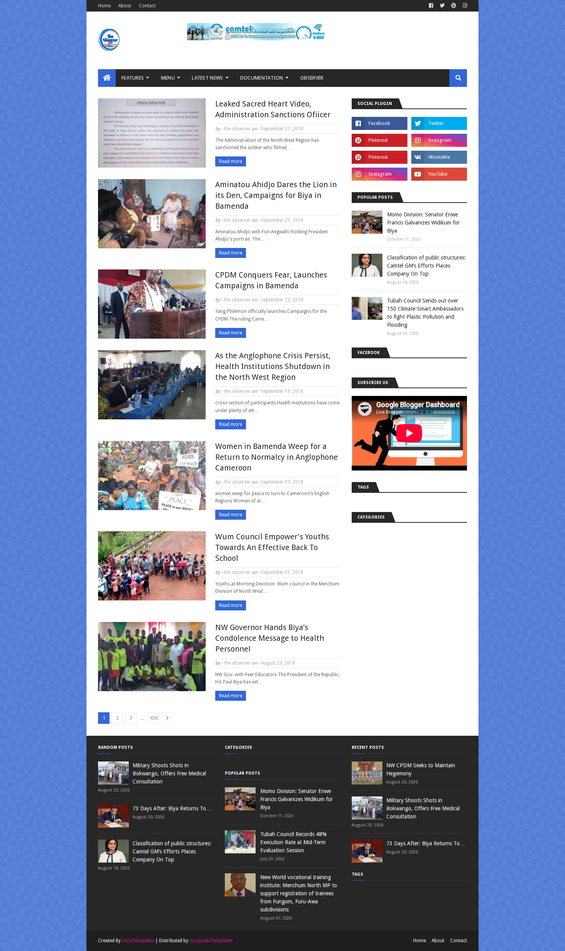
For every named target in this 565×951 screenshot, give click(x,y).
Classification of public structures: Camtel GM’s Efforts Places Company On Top (426, 265)
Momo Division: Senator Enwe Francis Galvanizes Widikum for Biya (423, 222)
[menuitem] (107, 78)
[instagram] (464, 6)
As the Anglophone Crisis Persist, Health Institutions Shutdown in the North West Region (273, 366)
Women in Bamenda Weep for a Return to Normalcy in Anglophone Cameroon (276, 457)
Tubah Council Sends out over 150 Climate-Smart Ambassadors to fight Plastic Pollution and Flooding (425, 313)
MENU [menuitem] (168, 78)
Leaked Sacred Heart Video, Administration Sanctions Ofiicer (273, 109)
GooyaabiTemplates (211, 940)
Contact (147, 5)
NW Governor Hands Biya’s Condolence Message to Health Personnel (269, 638)
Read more (230, 161)
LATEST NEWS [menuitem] (207, 78)
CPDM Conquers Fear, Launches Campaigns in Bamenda (271, 280)
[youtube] (439, 174)
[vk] (439, 157)
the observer (237, 128)
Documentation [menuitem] (261, 78)
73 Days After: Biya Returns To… (172, 808)
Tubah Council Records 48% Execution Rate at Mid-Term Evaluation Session (293, 842)
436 (154, 718)
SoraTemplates (138, 940)
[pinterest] (453, 6)
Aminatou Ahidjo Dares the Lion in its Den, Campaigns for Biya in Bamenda (276, 195)
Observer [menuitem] (311, 78)
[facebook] (431, 6)
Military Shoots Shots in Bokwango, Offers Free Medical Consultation (169, 773)
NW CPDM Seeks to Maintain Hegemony (420, 769)
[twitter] (442, 6)
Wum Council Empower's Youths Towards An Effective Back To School (272, 547)
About (124, 5)
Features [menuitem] (132, 78)
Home (104, 5)
